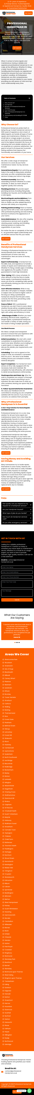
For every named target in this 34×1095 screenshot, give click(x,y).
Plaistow (8, 682)
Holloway (8, 820)
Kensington (9, 864)
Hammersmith (10, 915)
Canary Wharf (10, 678)
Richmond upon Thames (14, 972)
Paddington (9, 849)
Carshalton (9, 921)
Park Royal (8, 947)
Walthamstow (10, 795)
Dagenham (9, 789)
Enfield (7, 934)
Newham (8, 685)
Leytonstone (9, 751)
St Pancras (9, 808)
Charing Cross (10, 792)
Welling (7, 707)
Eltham (7, 691)
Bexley (7, 773)
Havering (8, 912)
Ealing (7, 984)
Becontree (8, 764)
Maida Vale (9, 868)
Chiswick (8, 937)
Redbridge (8, 767)
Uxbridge (8, 1044)
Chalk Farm (9, 839)
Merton (7, 899)
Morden (7, 918)
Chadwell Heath (10, 811)
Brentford (8, 962)
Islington (8, 782)
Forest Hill (8, 735)
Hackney (8, 745)
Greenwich (9, 666)
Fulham (7, 887)
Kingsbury (8, 953)
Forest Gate (9, 719)
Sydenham (9, 754)
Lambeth (8, 779)
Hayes (7, 1032)
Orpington (8, 833)
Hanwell (7, 994)
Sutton (7, 943)
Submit (17, 600)
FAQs (6, 117)
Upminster (8, 890)
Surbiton (8, 988)
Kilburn (7, 883)
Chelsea (8, 836)
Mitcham (8, 896)
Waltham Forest (11, 823)
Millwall (7, 675)
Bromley (8, 694)
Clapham (8, 805)
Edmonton (8, 880)
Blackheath (9, 672)
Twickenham (9, 981)
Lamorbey (8, 732)
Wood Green (9, 858)
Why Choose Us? (10, 103)
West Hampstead (11, 902)
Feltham (8, 1029)
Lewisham (8, 688)
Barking (7, 710)
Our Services (8, 104)
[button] (14, 642)
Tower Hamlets (10, 697)
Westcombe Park (11, 659)
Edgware (8, 991)
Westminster (9, 786)
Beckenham (9, 770)
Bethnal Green (10, 726)
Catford (8, 704)
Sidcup (7, 729)
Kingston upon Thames (13, 978)
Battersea (8, 842)
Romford (8, 855)
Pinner (7, 1025)
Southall (8, 1013)
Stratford (8, 700)
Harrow (7, 1003)
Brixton (7, 776)
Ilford (6, 741)
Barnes (7, 928)
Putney (7, 906)
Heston (7, 1019)
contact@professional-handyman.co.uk (13, 561)
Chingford (8, 871)
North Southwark (11, 757)
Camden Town (10, 830)
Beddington (9, 893)
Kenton (7, 997)
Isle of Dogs (9, 669)
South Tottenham (11, 814)
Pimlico (7, 801)
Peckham (8, 723)
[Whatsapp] (29, 1091)
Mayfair (7, 817)
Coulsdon (8, 950)
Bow (6, 716)
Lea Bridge (8, 760)
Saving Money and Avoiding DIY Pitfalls (16, 115)
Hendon (7, 940)
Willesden (8, 924)
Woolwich (8, 663)
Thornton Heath (10, 846)
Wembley (8, 969)
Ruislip (7, 1038)
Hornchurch (9, 861)
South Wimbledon (11, 909)
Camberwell (9, 748)
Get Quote (28, 13)
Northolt (8, 1016)
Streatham (9, 827)
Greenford (8, 1000)
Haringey (8, 852)
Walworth (8, 738)
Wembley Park (10, 959)
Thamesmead (10, 713)
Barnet (7, 965)
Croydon (8, 874)
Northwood (9, 1041)
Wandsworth (9, 877)
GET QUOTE (17, 48)
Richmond (8, 956)
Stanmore (8, 1010)
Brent (7, 931)
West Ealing (9, 975)
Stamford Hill (9, 798)
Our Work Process (10, 110)
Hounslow (8, 1006)
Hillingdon (8, 1035)
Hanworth (8, 1022)
